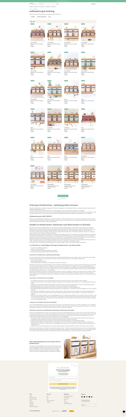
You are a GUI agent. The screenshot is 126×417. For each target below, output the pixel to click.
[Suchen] (57, 4)
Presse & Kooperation (50, 400)
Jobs (47, 399)
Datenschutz (66, 402)
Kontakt (31, 396)
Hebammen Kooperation (34, 406)
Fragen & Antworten (33, 397)
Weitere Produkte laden (63, 195)
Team (48, 397)
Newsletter (31, 403)
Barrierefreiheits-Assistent (68, 396)
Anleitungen (32, 402)
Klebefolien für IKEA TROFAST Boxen (37, 45)
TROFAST (33, 16)
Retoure (31, 400)
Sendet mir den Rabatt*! (63, 383)
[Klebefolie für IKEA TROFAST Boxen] (38, 32)
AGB (64, 400)
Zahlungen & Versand (33, 399)
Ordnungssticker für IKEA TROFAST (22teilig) (53, 186)
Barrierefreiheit (66, 397)
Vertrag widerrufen (85, 400)
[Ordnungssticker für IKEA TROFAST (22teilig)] (54, 174)
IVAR (49, 16)
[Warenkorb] (95, 4)
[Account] (92, 4)
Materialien (49, 402)
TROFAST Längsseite (41, 16)
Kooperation (32, 405)
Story (48, 396)
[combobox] (47, 4)
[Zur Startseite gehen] (33, 4)
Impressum (66, 399)
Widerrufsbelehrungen (68, 403)
